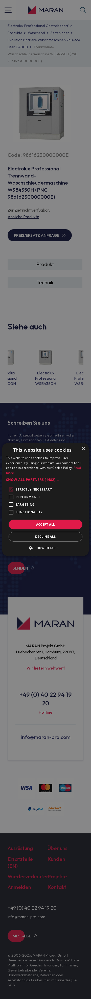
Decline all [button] (45, 536)
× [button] (83, 448)
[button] (45, 479)
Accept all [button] (45, 524)
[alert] (45, 499)
